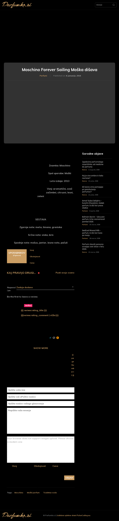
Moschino (18, 492)
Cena (55, 466)
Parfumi (43, 76)
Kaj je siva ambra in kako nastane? (92, 176)
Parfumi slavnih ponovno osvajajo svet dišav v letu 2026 (93, 246)
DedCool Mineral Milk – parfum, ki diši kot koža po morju (92, 233)
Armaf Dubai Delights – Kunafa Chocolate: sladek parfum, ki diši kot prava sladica (93, 204)
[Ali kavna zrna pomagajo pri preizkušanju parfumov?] (109, 187)
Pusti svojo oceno (65, 272)
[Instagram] (105, 515)
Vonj (14, 466)
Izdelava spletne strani (66, 515)
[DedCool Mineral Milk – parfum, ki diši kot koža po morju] (109, 231)
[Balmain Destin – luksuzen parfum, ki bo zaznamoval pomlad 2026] (109, 217)
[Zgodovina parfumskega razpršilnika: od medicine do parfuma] (109, 162)
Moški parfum (33, 492)
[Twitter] (110, 515)
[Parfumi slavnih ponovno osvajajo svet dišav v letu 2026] (109, 245)
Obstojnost (40, 466)
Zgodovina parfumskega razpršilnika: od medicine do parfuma (92, 164)
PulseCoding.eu (83, 515)
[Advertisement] (59, 33)
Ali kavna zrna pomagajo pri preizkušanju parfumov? (92, 189)
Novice (84, 170)
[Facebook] (100, 515)
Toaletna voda (50, 492)
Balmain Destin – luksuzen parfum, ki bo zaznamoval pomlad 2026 (93, 219)
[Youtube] (115, 515)
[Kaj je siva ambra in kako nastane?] (109, 176)
